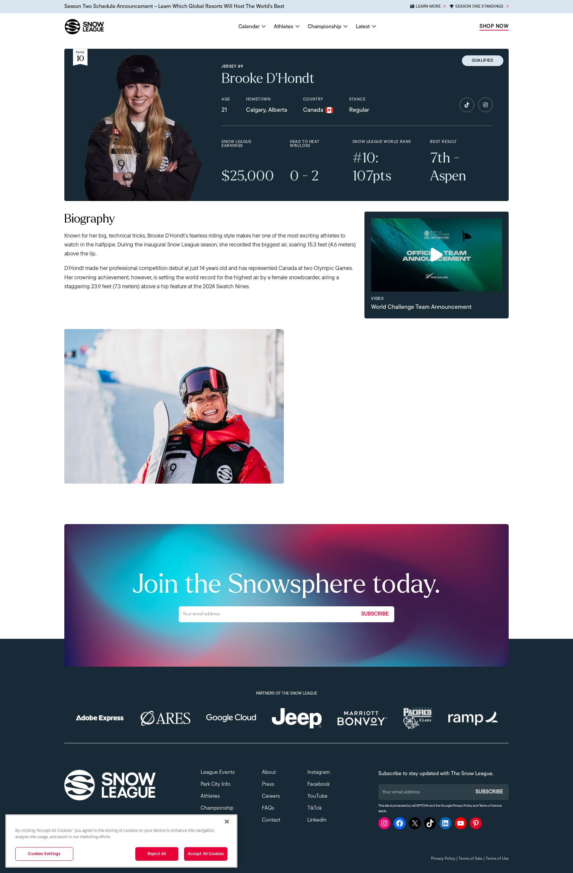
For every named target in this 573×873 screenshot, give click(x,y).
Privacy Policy (462, 806)
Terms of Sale (470, 859)
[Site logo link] (99, 26)
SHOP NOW (494, 26)
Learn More (428, 7)
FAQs (268, 808)
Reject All (157, 854)
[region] (121, 841)
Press (268, 784)
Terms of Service (490, 806)
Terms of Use (497, 859)
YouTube (317, 796)
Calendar (248, 27)
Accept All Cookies (206, 854)
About (269, 772)
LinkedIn (317, 820)
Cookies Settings (44, 854)
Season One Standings (479, 7)
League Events (218, 772)
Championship (324, 27)
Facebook (318, 784)
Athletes (283, 27)
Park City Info (215, 784)
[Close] (227, 821)
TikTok (314, 808)
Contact (271, 820)
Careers (271, 796)
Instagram (318, 772)
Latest (363, 27)
